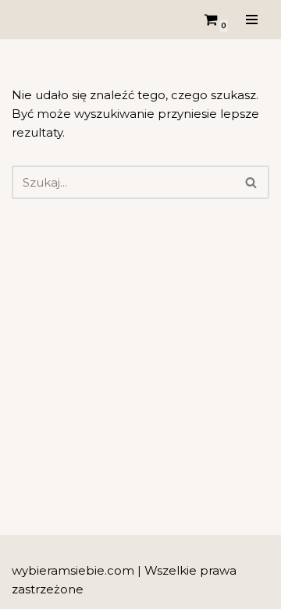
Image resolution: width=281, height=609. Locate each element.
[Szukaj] (251, 182)
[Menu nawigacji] (251, 19)
